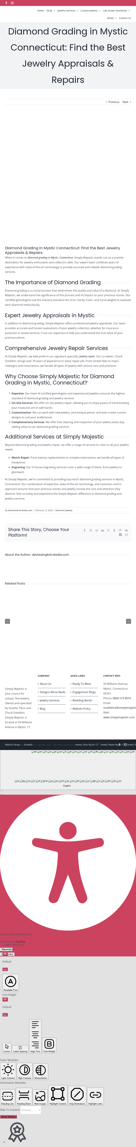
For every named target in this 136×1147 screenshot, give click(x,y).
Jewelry (69, 510)
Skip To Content (10, 1110)
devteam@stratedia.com (20, 510)
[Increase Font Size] (5, 954)
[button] (1, 792)
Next (125, 102)
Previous (113, 102)
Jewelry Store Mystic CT (87, 744)
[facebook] (6, 3)
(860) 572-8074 (122, 698)
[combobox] (68, 770)
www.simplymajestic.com (119, 717)
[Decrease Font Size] (5, 969)
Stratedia (28, 744)
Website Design (12, 744)
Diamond (60, 510)
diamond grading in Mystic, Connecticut (50, 257)
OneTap (20, 941)
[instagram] (12, 3)
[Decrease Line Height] (5, 1014)
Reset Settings (8, 1117)
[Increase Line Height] (5, 999)
